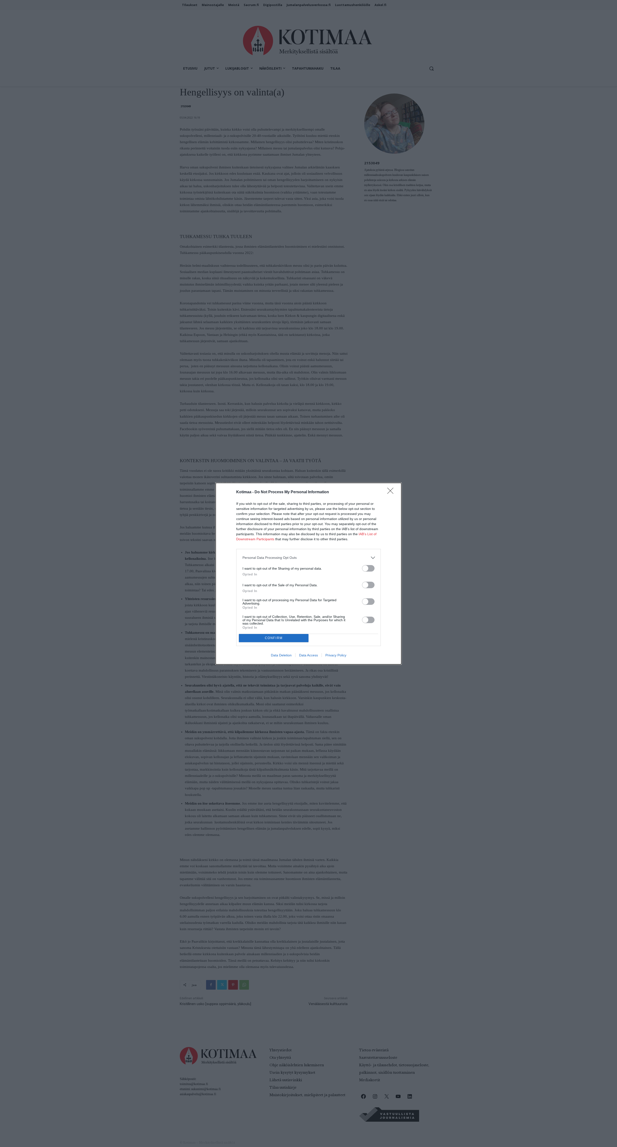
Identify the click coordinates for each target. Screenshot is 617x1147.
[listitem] (308, 557)
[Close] (391, 492)
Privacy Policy (335, 655)
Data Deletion (281, 655)
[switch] (368, 568)
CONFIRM (274, 638)
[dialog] (308, 573)
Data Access (308, 655)
